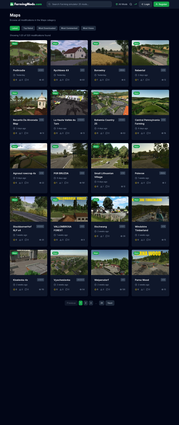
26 (102, 303)
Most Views (88, 28)
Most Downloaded (47, 28)
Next (110, 303)
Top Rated (28, 28)
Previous (71, 303)
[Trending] (135, 4)
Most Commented (69, 28)
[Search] (130, 4)
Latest (15, 28)
